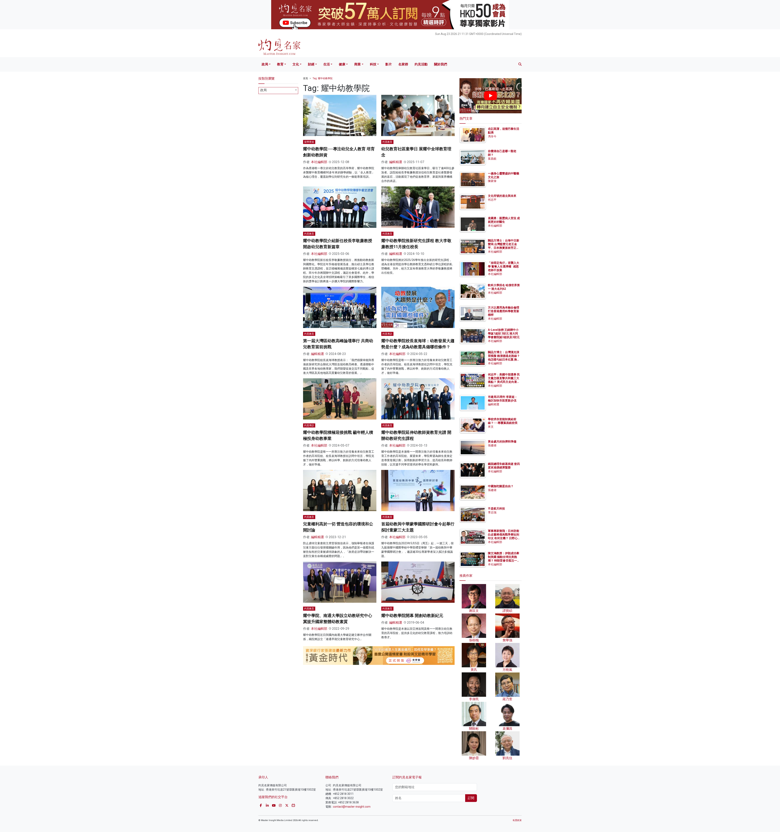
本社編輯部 (319, 162)
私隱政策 (517, 820)
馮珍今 (492, 136)
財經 (311, 64)
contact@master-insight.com (351, 806)
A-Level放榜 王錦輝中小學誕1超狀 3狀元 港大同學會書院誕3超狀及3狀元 (504, 333)
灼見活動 (421, 64)
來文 (491, 426)
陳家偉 (492, 181)
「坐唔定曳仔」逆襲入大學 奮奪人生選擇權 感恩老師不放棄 (503, 266)
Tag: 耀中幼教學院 (323, 78)
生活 (326, 64)
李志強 (492, 512)
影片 (388, 64)
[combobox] (278, 90)
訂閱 (471, 798)
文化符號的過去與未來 (502, 195)
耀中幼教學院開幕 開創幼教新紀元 (412, 615)
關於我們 (440, 64)
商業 (357, 64)
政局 (265, 64)
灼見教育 (387, 142)
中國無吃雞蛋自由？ (501, 486)
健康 (342, 64)
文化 (295, 64)
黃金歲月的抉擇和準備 (502, 441)
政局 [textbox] (263, 90)
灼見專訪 (387, 333)
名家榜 (403, 64)
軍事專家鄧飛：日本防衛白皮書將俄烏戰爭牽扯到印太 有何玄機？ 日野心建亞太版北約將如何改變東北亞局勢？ (503, 538)
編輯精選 (395, 162)
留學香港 (309, 142)
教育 (280, 64)
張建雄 (492, 445)
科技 (373, 64)
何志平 (492, 199)
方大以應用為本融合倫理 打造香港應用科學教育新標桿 (504, 311)
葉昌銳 (492, 158)
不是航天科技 (496, 508)
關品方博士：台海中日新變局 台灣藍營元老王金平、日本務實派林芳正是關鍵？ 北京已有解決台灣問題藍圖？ (504, 248)
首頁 (305, 78)
